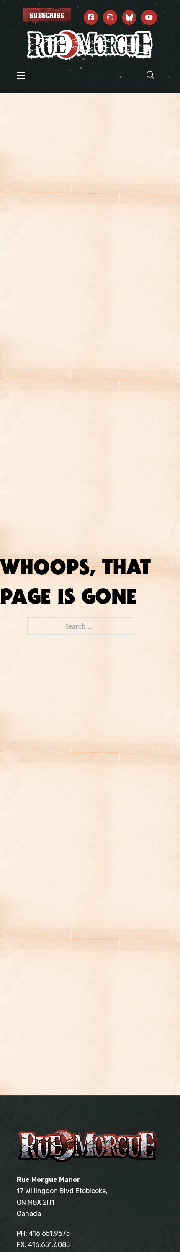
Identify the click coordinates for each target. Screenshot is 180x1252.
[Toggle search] (150, 74)
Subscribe (47, 15)
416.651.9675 (49, 1233)
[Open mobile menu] (21, 75)
